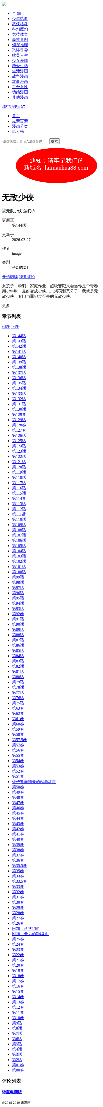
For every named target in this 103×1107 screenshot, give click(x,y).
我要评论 (27, 277)
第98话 (18, 582)
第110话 (19, 519)
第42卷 (18, 829)
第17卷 (18, 981)
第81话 (18, 671)
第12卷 (18, 1007)
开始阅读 (10, 277)
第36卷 (18, 860)
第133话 (19, 393)
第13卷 (18, 1002)
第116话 (19, 488)
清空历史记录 (14, 106)
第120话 (19, 467)
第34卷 (18, 876)
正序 (15, 326)
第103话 (19, 556)
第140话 (19, 357)
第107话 (19, 535)
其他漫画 (20, 97)
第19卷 (18, 970)
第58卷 (18, 734)
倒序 (6, 326)
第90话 (18, 624)
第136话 (19, 378)
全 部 (16, 13)
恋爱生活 (20, 66)
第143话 (19, 341)
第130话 (19, 409)
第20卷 (18, 965)
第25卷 (18, 939)
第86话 (18, 645)
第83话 (18, 661)
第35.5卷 (19, 865)
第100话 (19, 572)
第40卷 (18, 839)
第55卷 (18, 755)
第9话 (17, 1023)
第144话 (19, 336)
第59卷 (18, 729)
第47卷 (18, 803)
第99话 (18, 577)
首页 (16, 116)
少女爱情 (20, 60)
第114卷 (19, 498)
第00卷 (18, 1070)
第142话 (19, 346)
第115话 (19, 493)
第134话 (19, 388)
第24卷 (18, 944)
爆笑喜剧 (20, 39)
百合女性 (20, 87)
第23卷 (18, 949)
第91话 (18, 619)
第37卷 (18, 855)
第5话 (17, 1044)
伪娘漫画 (20, 92)
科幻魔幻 (20, 29)
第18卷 (18, 976)
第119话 (19, 472)
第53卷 (18, 766)
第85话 (18, 650)
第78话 (18, 687)
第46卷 (18, 808)
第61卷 (18, 719)
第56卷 (18, 750)
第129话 (19, 420)
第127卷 (19, 430)
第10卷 (18, 1018)
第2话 (17, 1060)
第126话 (19, 435)
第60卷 (18, 724)
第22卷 (18, 955)
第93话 (18, 608)
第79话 (18, 682)
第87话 (18, 640)
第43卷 (18, 824)
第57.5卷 (19, 740)
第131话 (19, 404)
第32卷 (18, 892)
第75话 (18, 703)
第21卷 (18, 960)
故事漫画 (20, 81)
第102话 (19, 561)
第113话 (19, 504)
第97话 (18, 587)
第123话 (19, 451)
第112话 (19, 509)
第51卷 (18, 776)
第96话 (18, 593)
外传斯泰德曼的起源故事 (34, 782)
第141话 (19, 351)
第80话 (18, 677)
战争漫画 (20, 76)
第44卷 (18, 818)
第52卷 (18, 771)
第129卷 (19, 414)
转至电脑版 (12, 1092)
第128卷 (19, 425)
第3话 (17, 1054)
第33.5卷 (19, 881)
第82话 (18, 666)
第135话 (19, 383)
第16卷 (18, 986)
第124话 (19, 446)
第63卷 (18, 708)
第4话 (17, 1049)
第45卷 (18, 813)
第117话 (19, 483)
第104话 (19, 551)
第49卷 (18, 792)
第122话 (19, 456)
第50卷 (18, 787)
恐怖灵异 (20, 50)
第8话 (17, 1028)
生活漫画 (20, 71)
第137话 (19, 372)
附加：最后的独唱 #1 (30, 934)
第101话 (19, 566)
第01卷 (18, 1065)
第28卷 (18, 913)
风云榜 (18, 131)
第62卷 (18, 713)
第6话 (17, 1039)
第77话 (18, 692)
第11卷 (18, 1012)
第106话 (19, 540)
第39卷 (18, 844)
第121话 (19, 462)
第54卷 (18, 761)
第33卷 (18, 886)
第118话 (19, 477)
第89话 (18, 629)
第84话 (18, 656)
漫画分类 (20, 126)
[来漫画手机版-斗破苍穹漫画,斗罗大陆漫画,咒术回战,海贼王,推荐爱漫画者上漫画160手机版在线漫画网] (4, 4)
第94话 (18, 603)
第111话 (19, 514)
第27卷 (18, 918)
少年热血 (20, 18)
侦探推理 (20, 45)
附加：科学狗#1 (26, 928)
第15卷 (18, 991)
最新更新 (20, 121)
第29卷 (18, 907)
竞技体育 (20, 34)
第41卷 (18, 834)
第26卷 (18, 923)
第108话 (19, 530)
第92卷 (18, 614)
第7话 (17, 1033)
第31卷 (18, 897)
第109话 (19, 525)
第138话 (19, 367)
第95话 (18, 598)
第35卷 (18, 871)
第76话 (18, 698)
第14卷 (18, 997)
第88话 (18, 635)
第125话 (19, 441)
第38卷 (18, 850)
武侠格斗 (20, 24)
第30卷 (18, 902)
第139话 (19, 362)
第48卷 (18, 797)
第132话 (19, 399)
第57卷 (18, 745)
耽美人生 (20, 55)
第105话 (19, 546)
